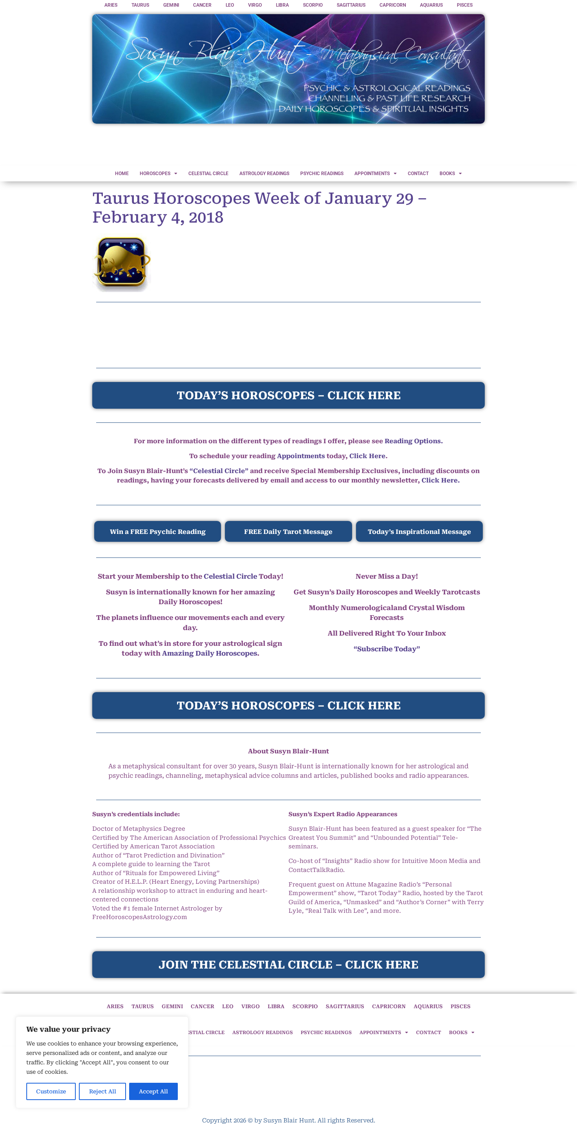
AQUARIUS (431, 5)
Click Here (367, 456)
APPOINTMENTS (372, 173)
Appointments (301, 456)
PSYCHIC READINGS (321, 173)
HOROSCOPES (155, 173)
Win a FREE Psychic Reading (158, 531)
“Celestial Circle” (219, 471)
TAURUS (140, 5)
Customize (51, 1091)
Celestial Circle (230, 576)
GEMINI (171, 5)
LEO (230, 5)
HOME (122, 173)
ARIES (110, 5)
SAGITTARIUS (351, 5)
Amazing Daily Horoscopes (209, 653)
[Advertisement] (288, 145)
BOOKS (447, 173)
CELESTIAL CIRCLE (208, 173)
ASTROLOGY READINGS (264, 173)
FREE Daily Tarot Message (288, 531)
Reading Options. (414, 441)
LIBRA (282, 5)
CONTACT (418, 173)
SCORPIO (313, 5)
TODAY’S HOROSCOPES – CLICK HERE (289, 705)
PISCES (465, 5)
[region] (102, 1062)
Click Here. (441, 480)
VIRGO (255, 5)
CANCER (202, 5)
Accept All (153, 1091)
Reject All (102, 1091)
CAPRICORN (393, 5)
